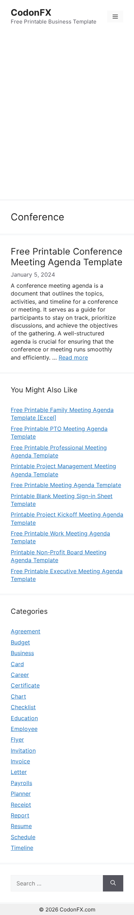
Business (22, 653)
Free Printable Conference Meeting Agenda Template (67, 256)
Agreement (25, 631)
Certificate (25, 685)
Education (24, 718)
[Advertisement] (67, 117)
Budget (20, 642)
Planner (21, 793)
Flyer (17, 739)
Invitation (23, 750)
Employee (24, 728)
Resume (21, 826)
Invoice (20, 761)
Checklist (23, 707)
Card (17, 664)
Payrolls (21, 782)
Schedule (23, 837)
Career (20, 674)
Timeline (22, 847)
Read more (73, 357)
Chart (18, 696)
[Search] (113, 883)
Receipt (21, 804)
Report (20, 815)
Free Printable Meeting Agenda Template (66, 484)
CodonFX (31, 12)
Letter (19, 771)
